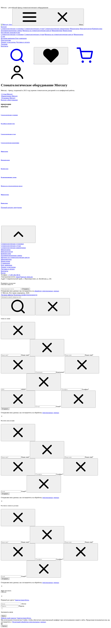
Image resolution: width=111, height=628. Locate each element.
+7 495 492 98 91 (14, 275)
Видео (3, 273)
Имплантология (86, 29)
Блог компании (21, 38)
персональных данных (50, 413)
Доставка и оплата (23, 42)
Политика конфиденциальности (25, 295)
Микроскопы (74, 29)
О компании (5, 263)
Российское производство (10, 32)
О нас (3, 36)
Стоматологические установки (12, 29)
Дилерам (4, 44)
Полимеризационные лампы (11, 30)
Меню (81, 24)
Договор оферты (7, 295)
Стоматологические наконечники (56, 29)
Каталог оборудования (9, 100)
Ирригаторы (67, 30)
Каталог (4, 27)
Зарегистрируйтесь (22, 600)
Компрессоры (97, 29)
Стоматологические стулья (34, 29)
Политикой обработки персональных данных (29, 622)
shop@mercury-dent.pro (24, 277)
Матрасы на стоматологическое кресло (36, 30)
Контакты (4, 46)
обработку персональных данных (46, 291)
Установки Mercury (8, 98)
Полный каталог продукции (11, 207)
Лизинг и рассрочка (8, 42)
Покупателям (6, 40)
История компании (8, 38)
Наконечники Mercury (9, 96)
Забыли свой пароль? (9, 618)
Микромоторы (57, 30)
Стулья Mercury (7, 94)
